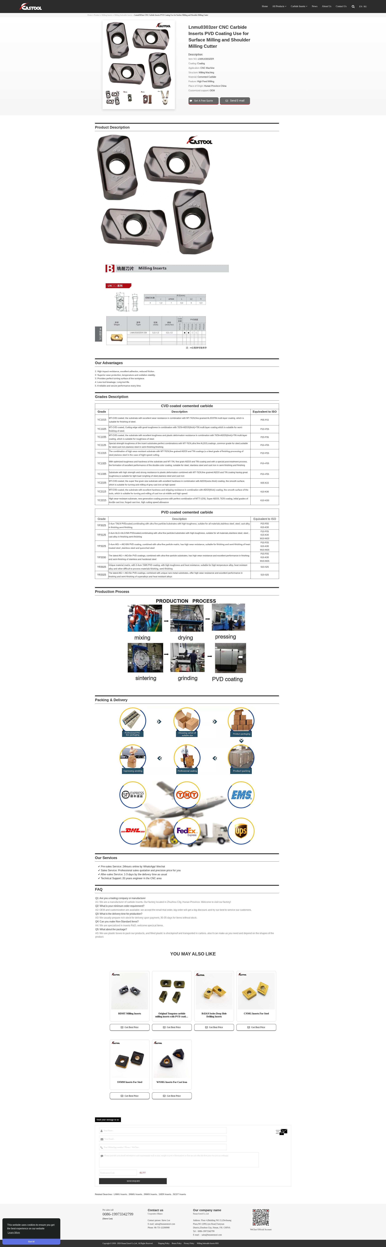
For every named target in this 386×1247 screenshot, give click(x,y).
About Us (326, 6)
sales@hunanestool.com (165, 1224)
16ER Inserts (165, 1194)
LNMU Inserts (120, 1194)
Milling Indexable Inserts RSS (208, 1243)
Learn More (14, 1232)
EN (361, 6)
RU (365, 6)
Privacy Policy (189, 1243)
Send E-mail (236, 100)
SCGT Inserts (179, 1194)
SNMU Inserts (135, 1194)
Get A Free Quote (203, 100)
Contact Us (341, 6)
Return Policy (177, 1243)
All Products (278, 6)
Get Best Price (131, 1027)
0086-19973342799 (118, 1214)
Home (265, 6)
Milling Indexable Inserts (123, 15)
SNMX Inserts (150, 1194)
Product (97, 15)
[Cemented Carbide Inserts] (30, 9)
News (314, 6)
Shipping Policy (163, 1243)
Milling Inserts (107, 15)
